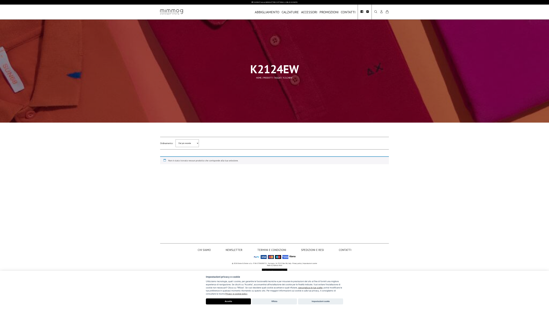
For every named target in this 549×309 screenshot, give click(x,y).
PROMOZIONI (329, 12)
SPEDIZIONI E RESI (312, 250)
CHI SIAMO (204, 250)
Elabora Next (277, 265)
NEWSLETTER (234, 250)
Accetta (228, 301)
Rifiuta (274, 301)
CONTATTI (348, 12)
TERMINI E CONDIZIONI (271, 250)
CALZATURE (290, 12)
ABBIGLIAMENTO (267, 12)
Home (258, 77)
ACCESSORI (309, 12)
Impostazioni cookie (310, 263)
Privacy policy (297, 263)
